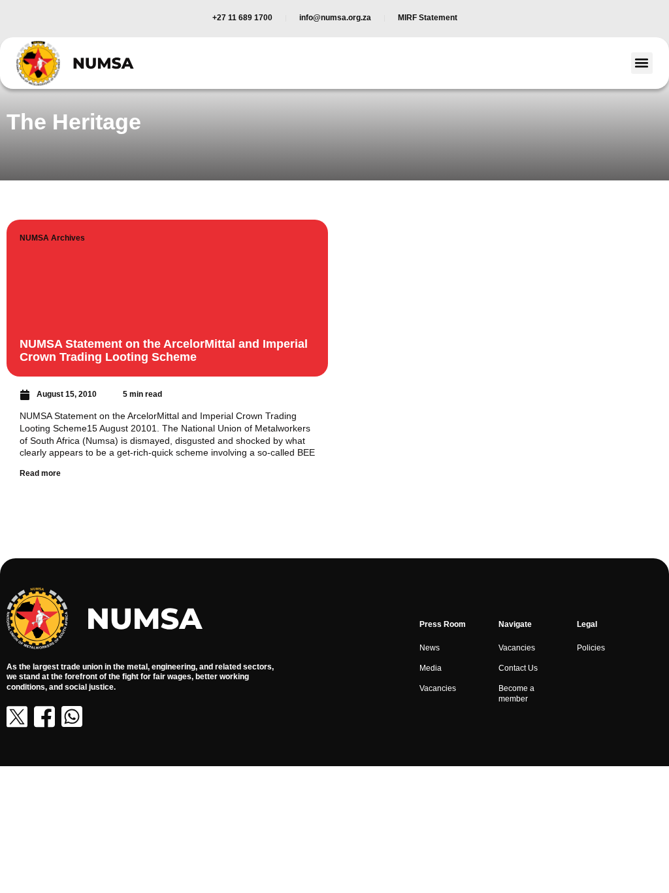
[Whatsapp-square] (71, 716)
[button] (642, 63)
